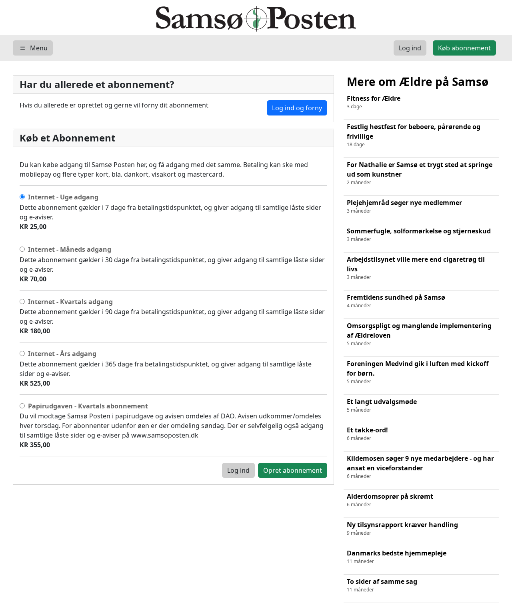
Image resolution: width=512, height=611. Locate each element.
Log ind (238, 470)
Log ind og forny (297, 107)
